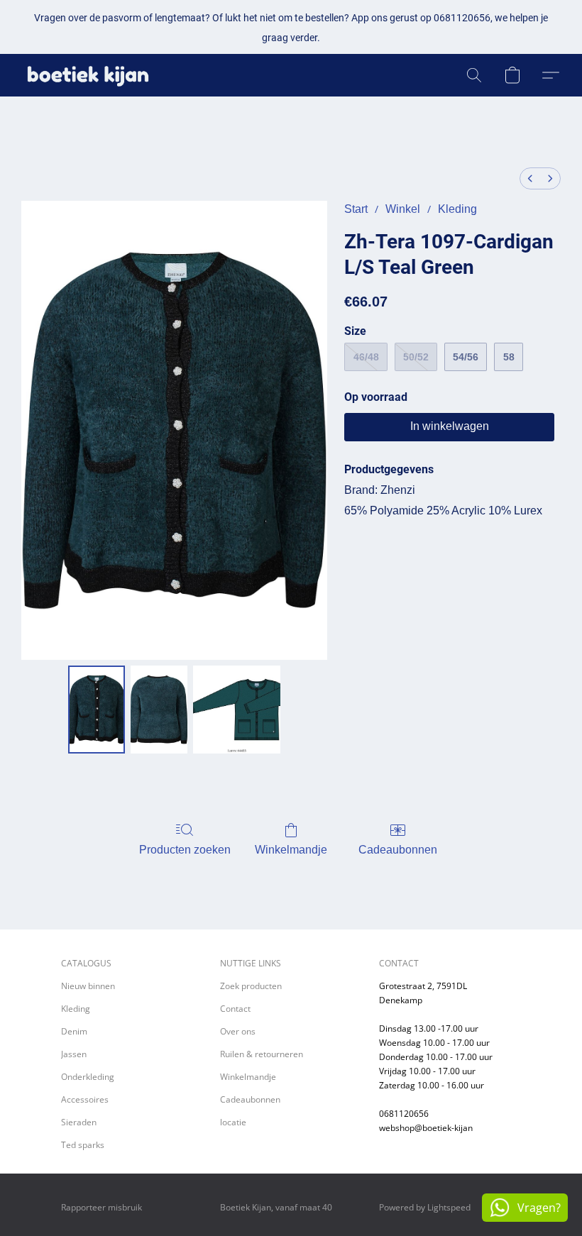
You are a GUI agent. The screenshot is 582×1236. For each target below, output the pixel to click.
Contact (235, 1009)
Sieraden (79, 1122)
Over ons (238, 1031)
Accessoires (85, 1099)
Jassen (74, 1054)
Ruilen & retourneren (261, 1054)
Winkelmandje (291, 850)
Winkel (402, 209)
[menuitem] (530, 178)
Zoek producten (251, 986)
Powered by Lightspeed (425, 1207)
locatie (233, 1122)
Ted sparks (82, 1145)
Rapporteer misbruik (101, 1207)
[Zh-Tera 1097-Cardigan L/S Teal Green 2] (237, 710)
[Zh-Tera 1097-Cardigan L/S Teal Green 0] (96, 710)
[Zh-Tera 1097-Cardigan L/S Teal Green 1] (159, 710)
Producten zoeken (185, 850)
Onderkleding (87, 1077)
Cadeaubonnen (397, 850)
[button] (88, 75)
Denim (74, 1031)
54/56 (465, 357)
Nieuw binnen (88, 986)
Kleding (457, 209)
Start (356, 209)
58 (509, 357)
